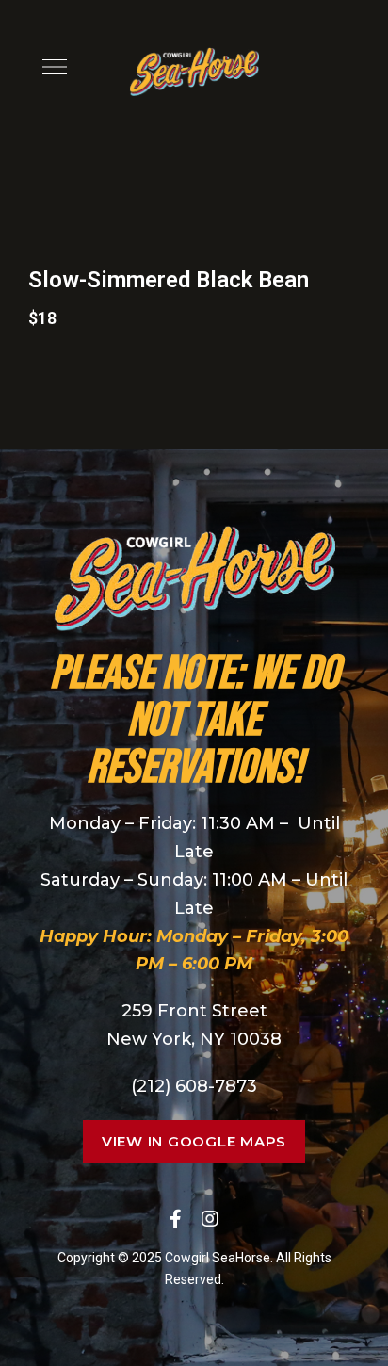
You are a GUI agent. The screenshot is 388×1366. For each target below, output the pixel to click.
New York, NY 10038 (194, 1039)
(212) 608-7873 (194, 1086)
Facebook (176, 1219)
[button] (194, 1141)
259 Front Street (194, 1010)
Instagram (210, 1219)
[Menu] (50, 67)
